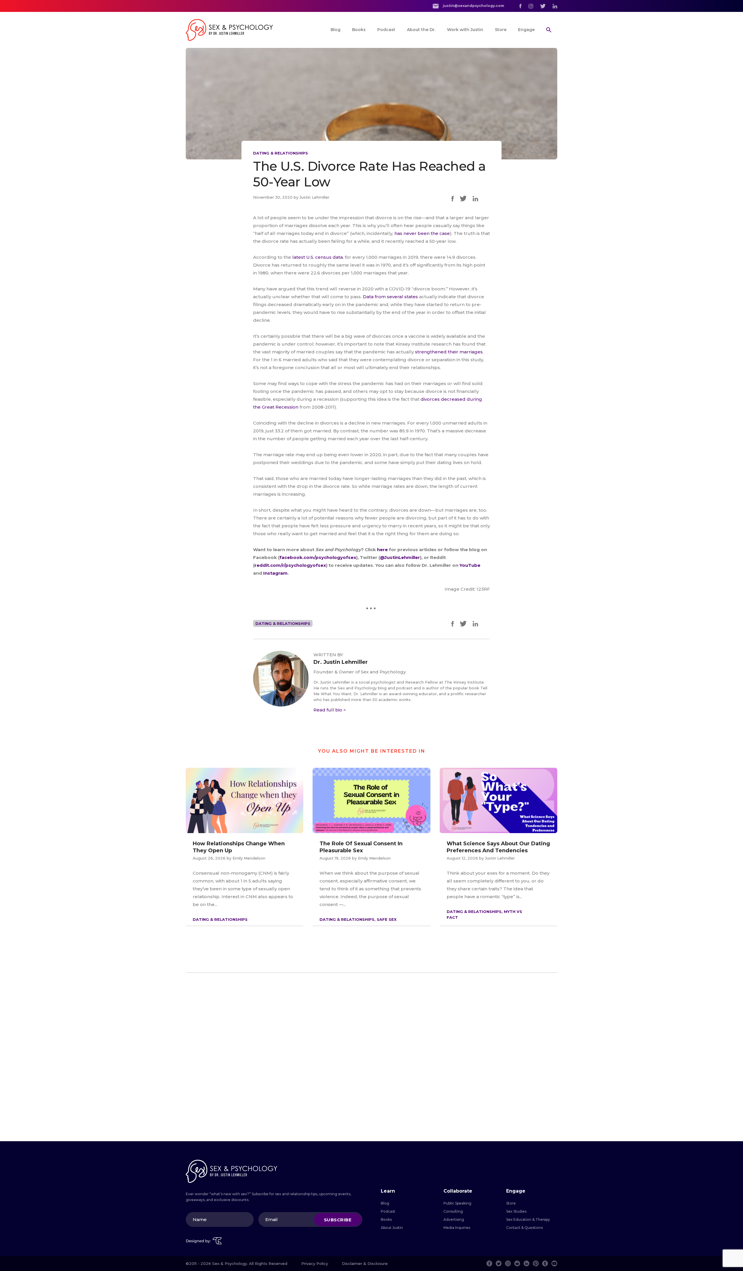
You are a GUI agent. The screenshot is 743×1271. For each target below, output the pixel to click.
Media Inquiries (456, 1227)
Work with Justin (465, 29)
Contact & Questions (524, 1227)
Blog (335, 29)
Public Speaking (457, 1203)
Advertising (453, 1219)
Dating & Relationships (280, 153)
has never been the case (422, 233)
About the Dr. (421, 29)
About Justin (392, 1227)
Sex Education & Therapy (528, 1219)
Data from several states (390, 296)
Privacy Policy (314, 1263)
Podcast (386, 29)
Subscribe (338, 1219)
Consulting (453, 1211)
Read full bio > (329, 710)
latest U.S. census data (317, 257)
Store (500, 29)
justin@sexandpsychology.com (473, 5)
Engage (526, 29)
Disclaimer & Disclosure (365, 1263)
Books (359, 29)
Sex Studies (516, 1211)
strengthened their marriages (449, 352)
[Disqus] (371, 1057)
